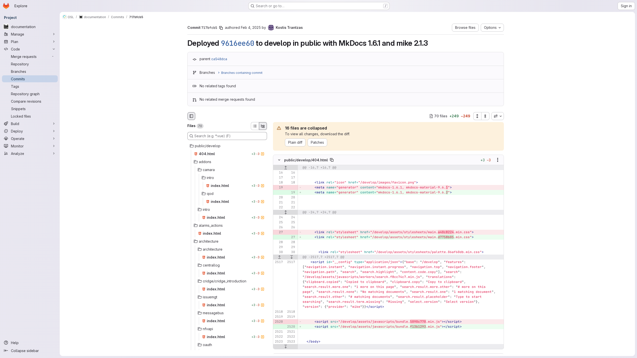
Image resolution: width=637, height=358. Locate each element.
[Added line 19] (291, 192)
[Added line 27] (291, 237)
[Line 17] (278, 177)
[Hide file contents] (279, 160)
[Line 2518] (278, 311)
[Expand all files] (477, 116)
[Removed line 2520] (278, 321)
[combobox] (497, 116)
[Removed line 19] (278, 187)
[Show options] (498, 160)
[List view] (255, 126)
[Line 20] (278, 197)
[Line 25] (278, 222)
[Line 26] (278, 227)
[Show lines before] (285, 167)
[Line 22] (278, 207)
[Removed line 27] (278, 232)
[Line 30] (278, 252)
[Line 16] (278, 172)
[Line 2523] (278, 341)
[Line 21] (278, 202)
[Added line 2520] (291, 326)
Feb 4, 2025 (251, 27)
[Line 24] (278, 217)
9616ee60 (237, 43)
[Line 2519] (278, 316)
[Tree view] (263, 126)
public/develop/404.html (306, 160)
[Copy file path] (332, 160)
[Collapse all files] (485, 116)
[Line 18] (278, 182)
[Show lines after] (291, 257)
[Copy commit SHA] (221, 28)
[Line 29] (278, 247)
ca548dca (219, 59)
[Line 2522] (278, 336)
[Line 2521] (278, 331)
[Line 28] (278, 242)
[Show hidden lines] (285, 212)
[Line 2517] (278, 262)
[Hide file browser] (191, 116)
